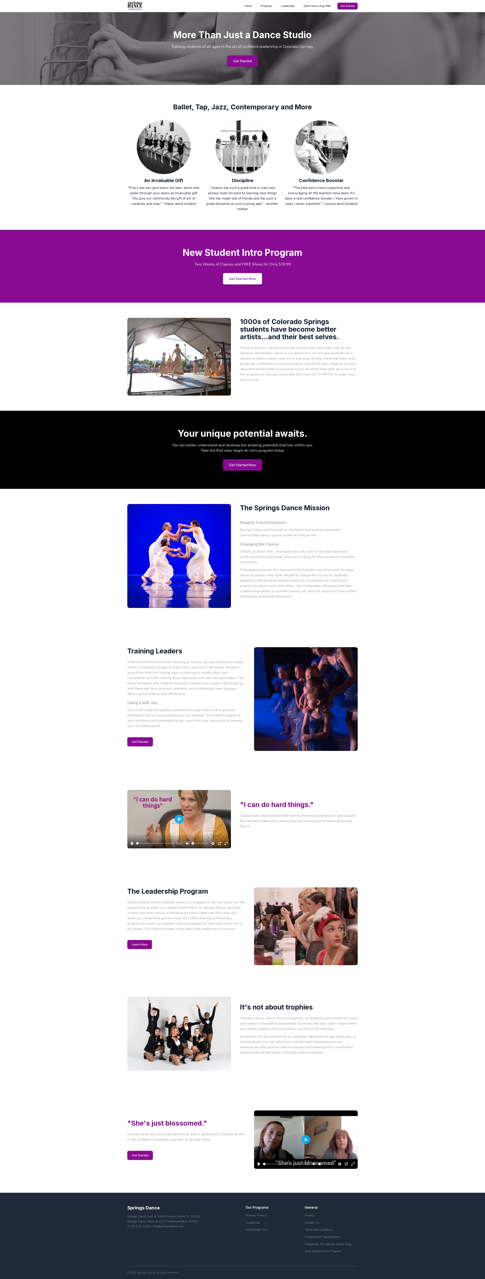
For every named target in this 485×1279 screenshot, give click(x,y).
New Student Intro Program (323, 1251)
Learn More (139, 944)
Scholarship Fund (257, 1230)
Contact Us (312, 1223)
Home (248, 6)
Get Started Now (242, 278)
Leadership (287, 6)
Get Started (347, 6)
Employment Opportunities (322, 1237)
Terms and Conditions (319, 1230)
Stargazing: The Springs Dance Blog (328, 1244)
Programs (266, 6)
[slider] (155, 843)
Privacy (309, 1215)
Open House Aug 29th (317, 6)
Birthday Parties (256, 1215)
